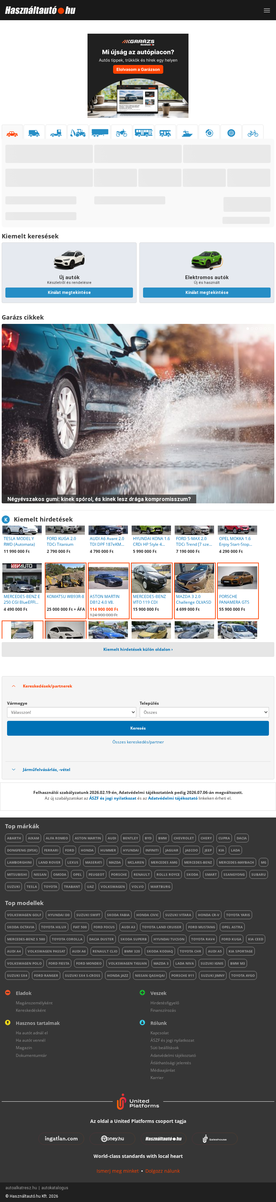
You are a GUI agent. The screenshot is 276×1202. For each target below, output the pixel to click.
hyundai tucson (168, 939)
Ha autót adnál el (32, 1033)
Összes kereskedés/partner (138, 742)
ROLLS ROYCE (168, 874)
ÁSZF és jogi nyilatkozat (112, 798)
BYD (148, 838)
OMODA (59, 874)
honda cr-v (208, 914)
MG (263, 862)
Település (149, 703)
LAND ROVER (49, 862)
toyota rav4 (203, 939)
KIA (221, 850)
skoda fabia (118, 914)
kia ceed (255, 939)
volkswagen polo (24, 963)
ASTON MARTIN (88, 838)
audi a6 (79, 951)
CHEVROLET (184, 838)
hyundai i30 (59, 914)
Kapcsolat (159, 1033)
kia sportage (241, 951)
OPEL (77, 874)
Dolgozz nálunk (162, 1171)
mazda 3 (161, 963)
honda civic (147, 914)
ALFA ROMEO (57, 838)
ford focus (104, 927)
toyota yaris (238, 914)
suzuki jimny (213, 975)
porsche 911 (182, 975)
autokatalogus (54, 1188)
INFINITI (152, 850)
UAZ (90, 886)
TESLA (32, 886)
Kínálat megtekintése (69, 292)
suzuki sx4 (17, 975)
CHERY (206, 838)
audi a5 (215, 951)
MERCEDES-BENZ (198, 862)
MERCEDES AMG (164, 862)
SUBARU (258, 874)
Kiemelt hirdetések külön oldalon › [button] (138, 649)
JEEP (208, 850)
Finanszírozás (163, 1010)
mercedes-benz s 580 (26, 939)
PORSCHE (119, 874)
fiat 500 (80, 927)
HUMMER (108, 850)
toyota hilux (53, 927)
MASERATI (93, 862)
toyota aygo (243, 975)
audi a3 (128, 927)
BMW (162, 838)
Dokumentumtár (31, 1055)
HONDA (87, 850)
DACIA (242, 838)
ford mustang (201, 927)
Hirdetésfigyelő (164, 1003)
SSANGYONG (234, 874)
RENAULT (142, 874)
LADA (235, 850)
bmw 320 (132, 951)
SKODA (192, 874)
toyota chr (190, 951)
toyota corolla (67, 939)
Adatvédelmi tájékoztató (173, 798)
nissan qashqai (150, 975)
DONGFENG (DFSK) (22, 850)
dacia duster (101, 939)
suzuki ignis (212, 963)
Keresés (138, 728)
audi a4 (14, 951)
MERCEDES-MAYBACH (236, 862)
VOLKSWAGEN (113, 886)
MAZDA (115, 862)
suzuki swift (88, 914)
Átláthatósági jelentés (170, 1063)
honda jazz (117, 975)
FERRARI (51, 850)
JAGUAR (171, 850)
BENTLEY (130, 838)
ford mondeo (89, 963)
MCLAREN (136, 862)
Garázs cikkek (23, 317)
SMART (211, 874)
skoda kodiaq (160, 951)
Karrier (157, 1077)
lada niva (184, 963)
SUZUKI (13, 886)
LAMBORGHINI (19, 862)
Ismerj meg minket (118, 1171)
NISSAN (40, 874)
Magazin (24, 1047)
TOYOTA (50, 886)
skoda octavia (20, 927)
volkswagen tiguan (127, 963)
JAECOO (191, 850)
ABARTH (14, 838)
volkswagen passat (46, 951)
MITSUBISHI (17, 874)
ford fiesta (58, 963)
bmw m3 (237, 963)
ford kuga (231, 939)
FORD (69, 850)
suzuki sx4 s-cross (82, 975)
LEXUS (72, 862)
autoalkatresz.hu (21, 1188)
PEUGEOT (96, 874)
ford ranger (46, 975)
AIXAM (33, 838)
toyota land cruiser (161, 927)
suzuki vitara (178, 914)
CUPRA (224, 838)
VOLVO (138, 886)
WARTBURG (160, 886)
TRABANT (72, 886)
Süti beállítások (164, 1047)
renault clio (105, 951)
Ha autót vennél (30, 1040)
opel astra (232, 927)
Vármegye (17, 703)
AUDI (112, 838)
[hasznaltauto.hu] (38, 10)
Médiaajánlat (162, 1070)
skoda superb (133, 939)
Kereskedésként (31, 1010)
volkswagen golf (24, 914)
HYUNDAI (131, 850)
